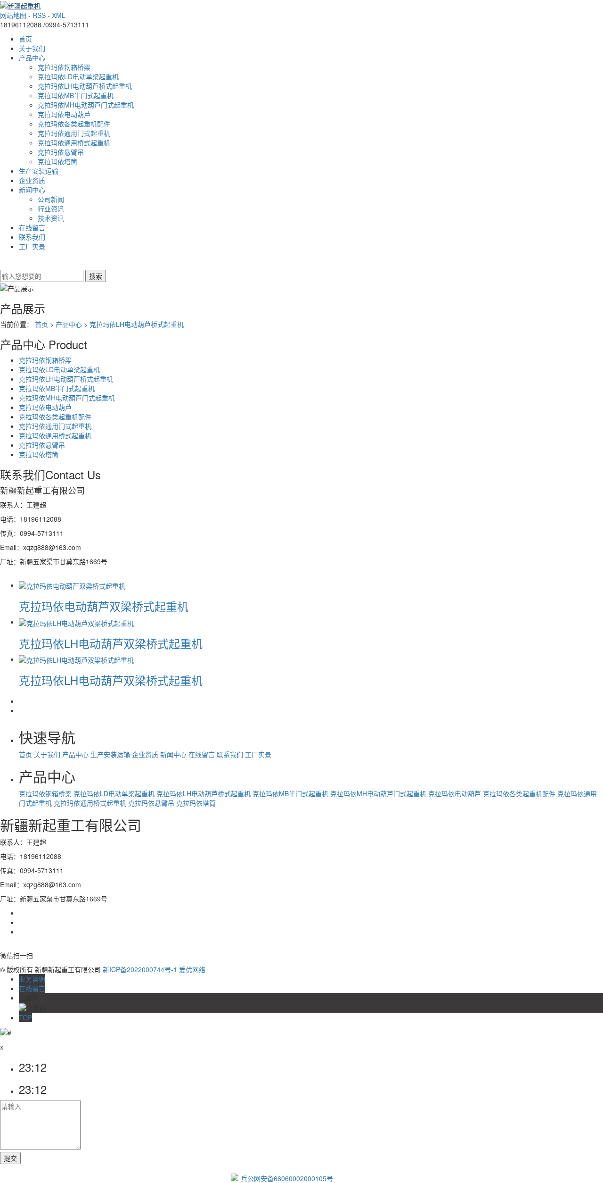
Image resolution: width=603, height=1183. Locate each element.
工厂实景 (32, 246)
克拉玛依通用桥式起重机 (74, 142)
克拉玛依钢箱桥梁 (64, 67)
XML (58, 15)
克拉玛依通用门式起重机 (74, 133)
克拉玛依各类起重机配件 (74, 123)
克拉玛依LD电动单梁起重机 (78, 76)
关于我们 (32, 48)
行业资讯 (51, 208)
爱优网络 (192, 969)
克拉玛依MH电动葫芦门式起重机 (86, 104)
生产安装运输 (38, 170)
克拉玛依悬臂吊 (61, 152)
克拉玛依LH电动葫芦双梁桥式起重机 (111, 643)
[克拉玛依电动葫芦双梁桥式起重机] (72, 585)
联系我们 (32, 237)
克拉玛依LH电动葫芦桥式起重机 (85, 86)
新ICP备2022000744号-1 (140, 969)
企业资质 (32, 180)
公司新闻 (51, 199)
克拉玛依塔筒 (57, 161)
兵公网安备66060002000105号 (287, 1178)
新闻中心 (32, 189)
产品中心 (32, 57)
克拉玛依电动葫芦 (64, 114)
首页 (25, 38)
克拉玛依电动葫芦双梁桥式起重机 (103, 606)
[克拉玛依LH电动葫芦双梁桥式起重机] (76, 621)
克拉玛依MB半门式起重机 (76, 95)
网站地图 (13, 15)
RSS (39, 15)
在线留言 (32, 227)
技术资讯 (51, 218)
